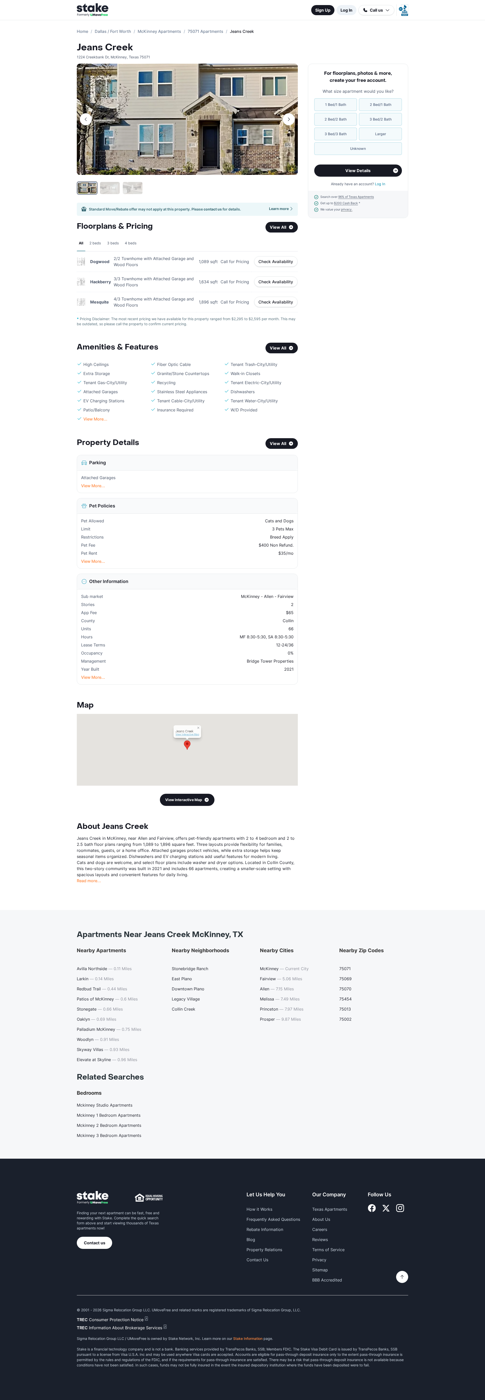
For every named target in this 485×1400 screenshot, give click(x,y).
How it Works (259, 1209)
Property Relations (264, 1249)
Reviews (320, 1239)
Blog (251, 1239)
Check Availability (275, 261)
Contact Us (257, 1259)
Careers (319, 1229)
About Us (321, 1219)
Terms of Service (328, 1249)
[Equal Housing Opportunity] (149, 1198)
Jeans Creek (105, 47)
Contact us (94, 1242)
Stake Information (247, 1338)
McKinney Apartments (159, 31)
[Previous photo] (86, 119)
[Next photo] (289, 119)
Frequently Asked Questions (273, 1219)
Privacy (319, 1259)
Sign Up (322, 10)
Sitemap (320, 1269)
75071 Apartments (205, 31)
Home (82, 31)
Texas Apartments (329, 1209)
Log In (346, 10)
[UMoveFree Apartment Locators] (92, 1197)
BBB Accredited (327, 1279)
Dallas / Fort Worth (113, 31)
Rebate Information (265, 1229)
